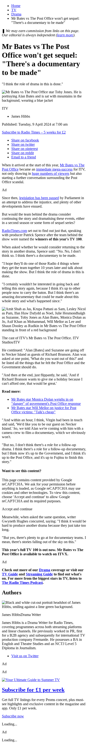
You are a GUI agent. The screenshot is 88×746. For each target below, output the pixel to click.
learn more (65, 35)
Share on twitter (23, 144)
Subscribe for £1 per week (33, 690)
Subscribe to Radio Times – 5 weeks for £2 (34, 132)
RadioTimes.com (14, 231)
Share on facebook (25, 140)
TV (13, 10)
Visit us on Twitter (24, 656)
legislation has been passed (39, 198)
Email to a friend (23, 157)
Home (15, 6)
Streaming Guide (39, 574)
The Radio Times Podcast (22, 583)
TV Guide (10, 574)
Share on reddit (22, 153)
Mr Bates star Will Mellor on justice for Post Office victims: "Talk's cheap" (43, 410)
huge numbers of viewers (50, 173)
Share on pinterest (24, 149)
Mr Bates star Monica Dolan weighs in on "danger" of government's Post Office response (46, 401)
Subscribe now (13, 716)
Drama (16, 14)
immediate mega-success (54, 169)
